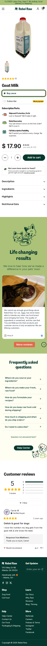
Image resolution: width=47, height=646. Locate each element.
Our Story (30, 594)
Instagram (30, 626)
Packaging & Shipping (11, 626)
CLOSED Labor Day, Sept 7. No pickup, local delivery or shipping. (23, 2)
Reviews (29, 601)
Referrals (29, 616)
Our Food (6, 622)
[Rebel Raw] (23, 8)
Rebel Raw (22, 643)
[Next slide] (43, 344)
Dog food (6, 594)
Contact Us (7, 619)
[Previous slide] (5, 344)
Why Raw (30, 598)
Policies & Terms (33, 622)
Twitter (29, 629)
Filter (25, 503)
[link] (9, 78)
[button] (42, 8)
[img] (18, 513)
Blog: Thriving (31, 604)
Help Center (7, 616)
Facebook (30, 632)
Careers (29, 619)
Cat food (6, 598)
